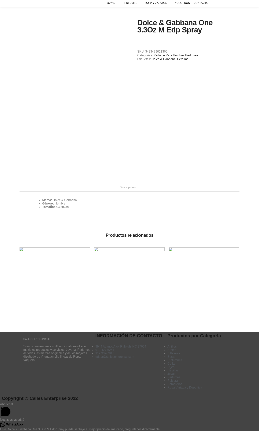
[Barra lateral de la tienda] (219, 3)
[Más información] (233, 3)
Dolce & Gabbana (163, 59)
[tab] (128, 187)
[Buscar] (226, 3)
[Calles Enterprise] (21, 3)
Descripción (128, 187)
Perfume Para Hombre (169, 55)
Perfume (182, 59)
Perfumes (191, 55)
